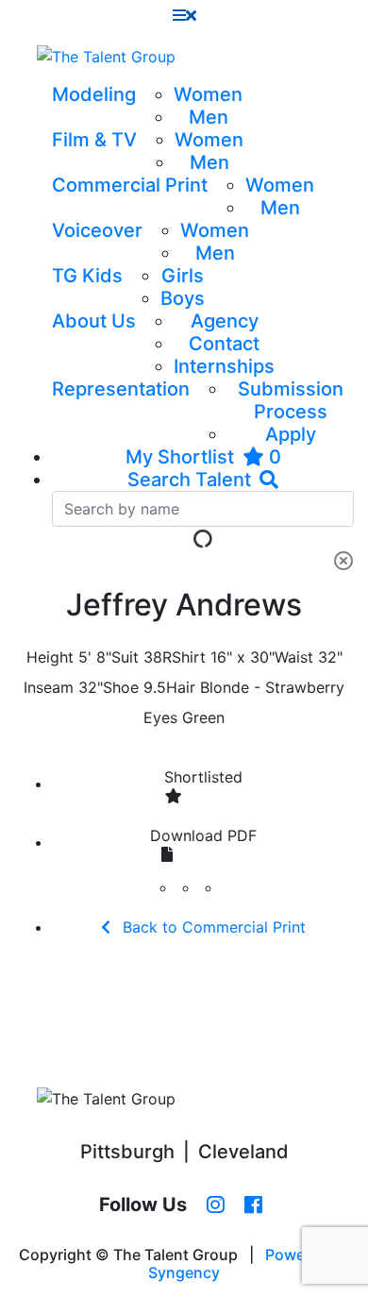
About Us (94, 321)
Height (50, 657)
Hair (180, 687)
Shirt (189, 657)
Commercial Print (130, 185)
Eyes (160, 717)
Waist (294, 657)
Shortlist (203, 776)
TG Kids (87, 275)
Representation (121, 389)
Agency (225, 321)
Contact (224, 343)
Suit (125, 657)
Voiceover (97, 230)
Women (208, 94)
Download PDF (203, 835)
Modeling (94, 94)
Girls (182, 275)
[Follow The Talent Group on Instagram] (216, 1205)
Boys (182, 298)
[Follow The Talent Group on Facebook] (253, 1205)
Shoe (121, 687)
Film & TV (94, 139)
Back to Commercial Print (212, 927)
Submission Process (290, 400)
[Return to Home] (106, 56)
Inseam (49, 687)
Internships (224, 366)
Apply (290, 434)
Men (208, 117)
